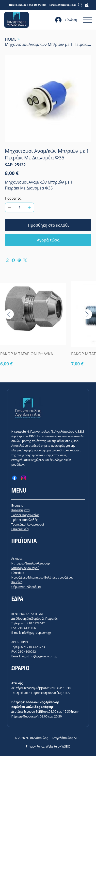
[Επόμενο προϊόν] (87, 314)
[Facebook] (13, 260)
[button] (87, 5)
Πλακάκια (17, 573)
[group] (48, 330)
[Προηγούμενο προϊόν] (9, 314)
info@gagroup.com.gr (36, 632)
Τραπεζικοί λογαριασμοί (27, 524)
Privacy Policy (35, 746)
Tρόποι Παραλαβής (24, 520)
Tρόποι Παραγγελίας (25, 515)
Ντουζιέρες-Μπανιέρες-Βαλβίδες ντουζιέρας (42, 577)
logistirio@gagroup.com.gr (39, 656)
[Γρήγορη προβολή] (33, 314)
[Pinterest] (19, 260)
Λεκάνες (16, 558)
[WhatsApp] (7, 260)
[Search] (80, 4)
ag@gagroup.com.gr (66, 4)
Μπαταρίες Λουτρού (25, 568)
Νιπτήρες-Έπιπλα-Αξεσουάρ (30, 563)
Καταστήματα (20, 510)
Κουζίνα (16, 582)
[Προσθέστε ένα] (29, 207)
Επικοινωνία (20, 529)
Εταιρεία (17, 505)
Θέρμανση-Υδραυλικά (26, 587)
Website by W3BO (58, 746)
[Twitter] (25, 260)
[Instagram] (23, 478)
